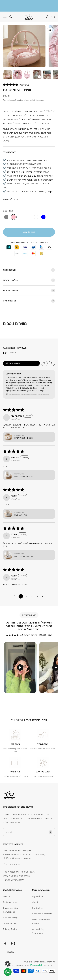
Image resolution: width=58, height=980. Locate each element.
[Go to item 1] (7, 72)
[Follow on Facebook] (5, 941)
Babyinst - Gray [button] (21, 512)
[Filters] (44, 360)
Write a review (13, 360)
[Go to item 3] (27, 72)
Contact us (37, 905)
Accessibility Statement (38, 928)
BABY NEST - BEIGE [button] (23, 435)
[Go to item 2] (17, 72)
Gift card (7, 893)
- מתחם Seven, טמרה (13, 877)
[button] (11, 82)
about (35, 899)
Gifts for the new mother (41, 918)
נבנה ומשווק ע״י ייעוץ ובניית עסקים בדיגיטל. (32, 962)
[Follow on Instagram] (13, 941)
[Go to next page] (43, 593)
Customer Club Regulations (10, 907)
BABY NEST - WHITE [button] (23, 554)
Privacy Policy (10, 926)
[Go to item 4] (37, 72)
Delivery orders (10, 899)
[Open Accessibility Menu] (8, 964)
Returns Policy (10, 915)
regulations (37, 893)
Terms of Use (10, 921)
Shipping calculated (23, 97)
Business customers (42, 911)
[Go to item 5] (47, 72)
